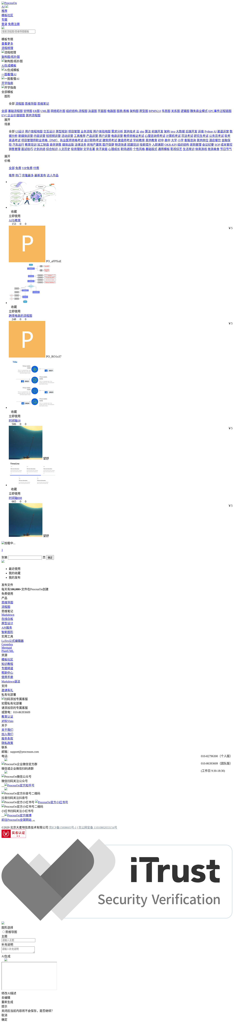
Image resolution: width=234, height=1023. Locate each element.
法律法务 (80, 144)
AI (3, 6)
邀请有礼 (7, 690)
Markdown (7, 614)
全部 (4, 111)
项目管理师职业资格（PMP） (40, 140)
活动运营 (67, 135)
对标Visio (7, 721)
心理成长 (114, 149)
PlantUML (7, 650)
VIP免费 (27, 168)
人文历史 (64, 149)
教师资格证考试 (134, 135)
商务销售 (55, 144)
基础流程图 (15, 111)
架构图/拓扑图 (10, 56)
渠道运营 (223, 131)
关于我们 (7, 729)
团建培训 (133, 144)
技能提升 (145, 144)
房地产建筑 (94, 144)
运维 (201, 131)
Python (209, 131)
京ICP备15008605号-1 (62, 827)
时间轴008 (15, 498)
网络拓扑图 (58, 111)
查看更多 (7, 43)
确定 (50, 557)
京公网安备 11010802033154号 (97, 827)
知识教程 (7, 663)
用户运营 (104, 135)
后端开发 (191, 131)
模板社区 (7, 15)
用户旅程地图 (34, 131)
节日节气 (226, 149)
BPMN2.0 (155, 111)
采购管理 (195, 144)
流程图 (19, 103)
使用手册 (7, 677)
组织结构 (183, 144)
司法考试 (187, 135)
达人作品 (52, 175)
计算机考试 (173, 135)
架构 (167, 131)
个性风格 (139, 149)
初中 (161, 140)
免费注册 (14, 24)
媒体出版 (68, 144)
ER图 (36, 111)
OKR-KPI (171, 144)
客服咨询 (190, 140)
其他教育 (151, 140)
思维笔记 (43, 103)
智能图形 (7, 632)
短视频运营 (53, 135)
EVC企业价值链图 (13, 115)
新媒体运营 (25, 135)
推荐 (4, 10)
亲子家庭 (101, 149)
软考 (227, 135)
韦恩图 (166, 111)
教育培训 (31, 144)
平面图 (102, 111)
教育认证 (7, 716)
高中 (167, 140)
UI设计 (19, 131)
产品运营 (92, 135)
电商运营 (117, 135)
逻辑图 (185, 111)
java (173, 131)
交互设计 (49, 131)
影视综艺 (176, 149)
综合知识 (52, 149)
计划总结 (39, 149)
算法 (148, 131)
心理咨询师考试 (155, 135)
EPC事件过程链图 (219, 111)
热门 (18, 175)
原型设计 (7, 623)
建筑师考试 (109, 140)
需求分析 (117, 131)
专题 (4, 19)
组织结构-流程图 (76, 111)
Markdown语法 (10, 681)
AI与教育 (15, 220)
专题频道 (7, 668)
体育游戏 (201, 149)
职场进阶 (126, 149)
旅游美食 (213, 149)
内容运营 (39, 135)
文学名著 (89, 149)
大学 (174, 140)
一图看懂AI (8, 74)
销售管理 (14, 149)
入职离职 (158, 144)
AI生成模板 (8, 65)
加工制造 (43, 144)
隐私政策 (7, 743)
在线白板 (7, 618)
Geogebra (7, 644)
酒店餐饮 (215, 140)
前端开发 (157, 131)
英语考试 (14, 140)
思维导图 (31, 103)
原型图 (143, 111)
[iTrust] (117, 919)
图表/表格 (123, 111)
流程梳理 (7, 48)
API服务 (6, 627)
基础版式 (151, 149)
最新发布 (40, 175)
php (142, 131)
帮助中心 (7, 672)
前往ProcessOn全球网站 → (18, 819)
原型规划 (61, 131)
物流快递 (121, 144)
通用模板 (164, 149)
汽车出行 (18, 144)
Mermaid (6, 647)
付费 (36, 168)
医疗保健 (108, 144)
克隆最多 (28, 175)
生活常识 (189, 149)
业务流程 (86, 131)
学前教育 (139, 140)
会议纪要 (208, 144)
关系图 (175, 111)
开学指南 (7, 83)
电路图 (111, 111)
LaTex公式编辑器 (12, 640)
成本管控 (226, 144)
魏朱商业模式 (199, 111)
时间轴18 (14, 420)
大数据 (180, 131)
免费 (18, 168)
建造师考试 (125, 140)
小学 (181, 140)
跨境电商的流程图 (20, 315)
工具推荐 (80, 135)
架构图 (134, 111)
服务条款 (7, 738)
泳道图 (92, 111)
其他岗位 (202, 140)
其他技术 (129, 131)
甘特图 (27, 111)
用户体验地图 (102, 131)
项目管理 (74, 131)
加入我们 (7, 734)
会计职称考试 (93, 140)
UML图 (45, 111)
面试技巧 (27, 149)
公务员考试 (216, 135)
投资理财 (77, 149)
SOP (217, 144)
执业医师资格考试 (71, 140)
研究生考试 (201, 135)
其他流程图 (33, 115)
